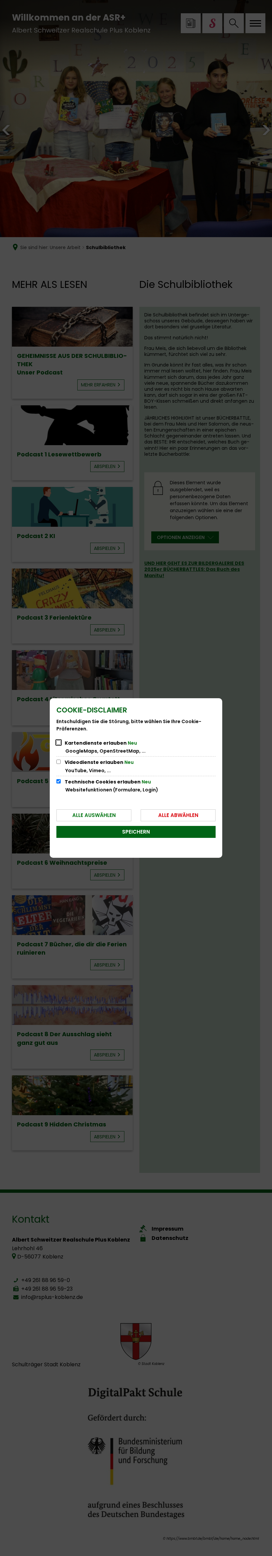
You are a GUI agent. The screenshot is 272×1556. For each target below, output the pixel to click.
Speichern (136, 831)
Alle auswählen (94, 815)
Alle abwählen (178, 815)
